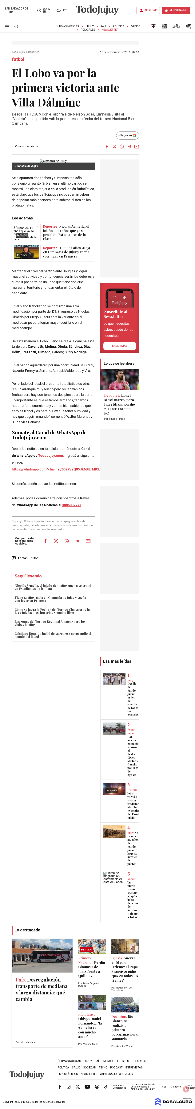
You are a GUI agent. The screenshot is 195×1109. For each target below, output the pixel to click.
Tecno (103, 1068)
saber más (119, 346)
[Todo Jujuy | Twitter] (78, 1086)
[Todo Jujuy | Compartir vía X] (114, 146)
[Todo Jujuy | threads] (97, 1086)
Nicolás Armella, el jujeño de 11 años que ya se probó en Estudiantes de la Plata (53, 587)
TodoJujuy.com (50, 455)
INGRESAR (151, 10)
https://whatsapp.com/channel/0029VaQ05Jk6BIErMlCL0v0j (59, 469)
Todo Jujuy (19, 52)
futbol (35, 558)
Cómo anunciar (190, 1087)
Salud (76, 1068)
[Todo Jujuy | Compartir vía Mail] (136, 146)
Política (118, 27)
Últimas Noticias (67, 27)
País (103, 27)
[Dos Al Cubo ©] (173, 1104)
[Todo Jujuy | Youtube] (87, 1086)
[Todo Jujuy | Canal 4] (153, 27)
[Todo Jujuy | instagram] (69, 1086)
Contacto (176, 1086)
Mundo (135, 27)
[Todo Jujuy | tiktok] (106, 1086)
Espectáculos (68, 1074)
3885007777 (71, 505)
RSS (164, 1086)
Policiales (88, 30)
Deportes (34, 52)
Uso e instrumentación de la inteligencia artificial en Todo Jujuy (143, 1087)
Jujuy (90, 27)
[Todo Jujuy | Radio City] (164, 27)
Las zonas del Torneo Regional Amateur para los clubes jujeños (50, 623)
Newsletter (110, 30)
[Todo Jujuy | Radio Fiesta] (189, 27)
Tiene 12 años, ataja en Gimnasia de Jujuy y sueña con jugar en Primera (50, 599)
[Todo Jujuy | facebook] (60, 1086)
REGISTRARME (178, 10)
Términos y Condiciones (119, 1087)
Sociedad (89, 1068)
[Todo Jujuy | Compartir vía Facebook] (107, 146)
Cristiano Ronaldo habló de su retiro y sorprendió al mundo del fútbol (53, 635)
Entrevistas (134, 1068)
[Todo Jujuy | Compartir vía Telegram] (129, 146)
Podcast (116, 1068)
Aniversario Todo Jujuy (116, 1074)
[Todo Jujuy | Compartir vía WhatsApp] (122, 146)
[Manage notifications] (186, 1089)
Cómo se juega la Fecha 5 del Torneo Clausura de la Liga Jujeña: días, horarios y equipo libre (52, 611)
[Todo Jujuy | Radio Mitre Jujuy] (176, 27)
